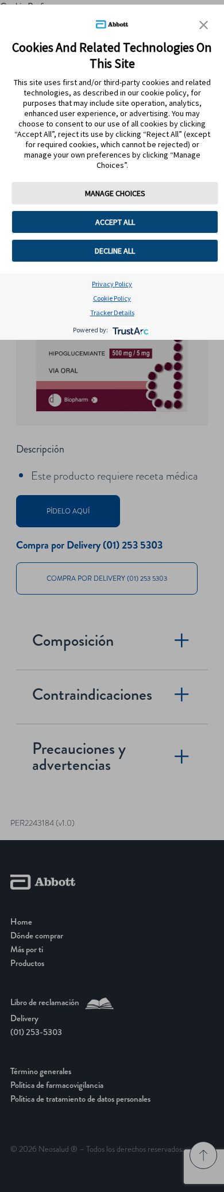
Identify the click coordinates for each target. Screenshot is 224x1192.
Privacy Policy (112, 283)
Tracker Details (112, 312)
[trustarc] (129, 329)
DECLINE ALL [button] (115, 251)
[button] (203, 25)
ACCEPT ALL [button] (115, 222)
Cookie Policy (112, 298)
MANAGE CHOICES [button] (115, 193)
